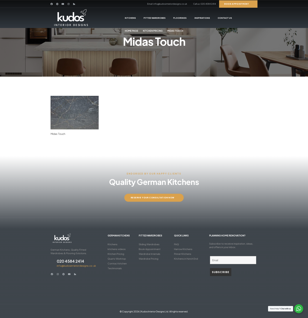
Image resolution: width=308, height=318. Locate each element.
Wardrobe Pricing (148, 258)
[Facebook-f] (52, 4)
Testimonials (115, 268)
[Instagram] (68, 4)
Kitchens (112, 244)
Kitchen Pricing (153, 30)
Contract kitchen (117, 263)
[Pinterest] (57, 4)
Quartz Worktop (117, 258)
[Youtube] (63, 4)
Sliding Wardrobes (149, 244)
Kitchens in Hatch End (186, 258)
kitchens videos (117, 248)
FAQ (176, 244)
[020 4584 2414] (52, 263)
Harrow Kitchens (183, 248)
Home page (131, 30)
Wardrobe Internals (149, 253)
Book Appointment (149, 248)
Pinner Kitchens (182, 253)
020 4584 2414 (70, 261)
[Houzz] (74, 4)
